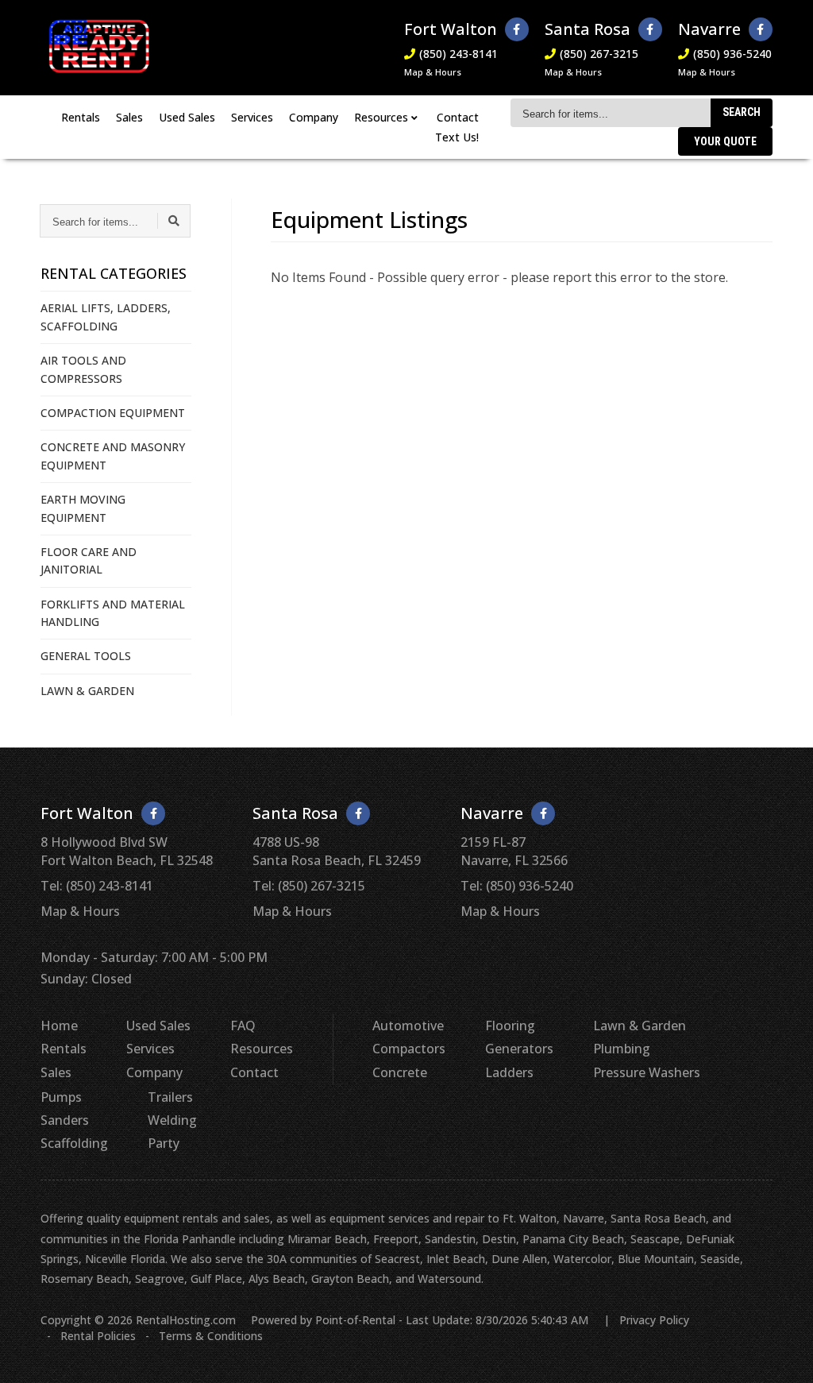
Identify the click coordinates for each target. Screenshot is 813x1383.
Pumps (61, 1097)
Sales (129, 117)
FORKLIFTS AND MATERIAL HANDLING (112, 613)
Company (313, 117)
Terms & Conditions (211, 1335)
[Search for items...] (174, 221)
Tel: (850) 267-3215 (308, 885)
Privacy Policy (654, 1319)
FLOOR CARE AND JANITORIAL (88, 560)
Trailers (170, 1097)
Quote (725, 141)
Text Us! (457, 137)
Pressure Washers (646, 1072)
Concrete (399, 1072)
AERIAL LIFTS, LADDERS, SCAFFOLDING (105, 316)
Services (252, 117)
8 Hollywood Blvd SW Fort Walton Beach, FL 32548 (126, 850)
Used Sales (187, 117)
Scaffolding (74, 1143)
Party (163, 1143)
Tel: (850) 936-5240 (516, 885)
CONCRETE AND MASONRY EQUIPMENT (112, 455)
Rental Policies (98, 1335)
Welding (172, 1120)
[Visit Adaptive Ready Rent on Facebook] (517, 29)
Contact (458, 117)
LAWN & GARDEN (87, 690)
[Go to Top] (783, 1354)
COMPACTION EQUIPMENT (112, 412)
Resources (261, 1048)
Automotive (408, 1025)
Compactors (408, 1048)
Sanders (64, 1120)
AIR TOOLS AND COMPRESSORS (83, 369)
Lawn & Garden (639, 1025)
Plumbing (621, 1048)
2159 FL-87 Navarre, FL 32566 (514, 850)
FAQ (243, 1025)
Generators (519, 1048)
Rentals (80, 117)
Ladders (509, 1072)
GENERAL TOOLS (85, 655)
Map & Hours (432, 72)
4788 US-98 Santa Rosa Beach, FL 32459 (336, 850)
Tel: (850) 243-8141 (96, 885)
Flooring (510, 1025)
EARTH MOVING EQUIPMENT (82, 508)
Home (59, 1025)
